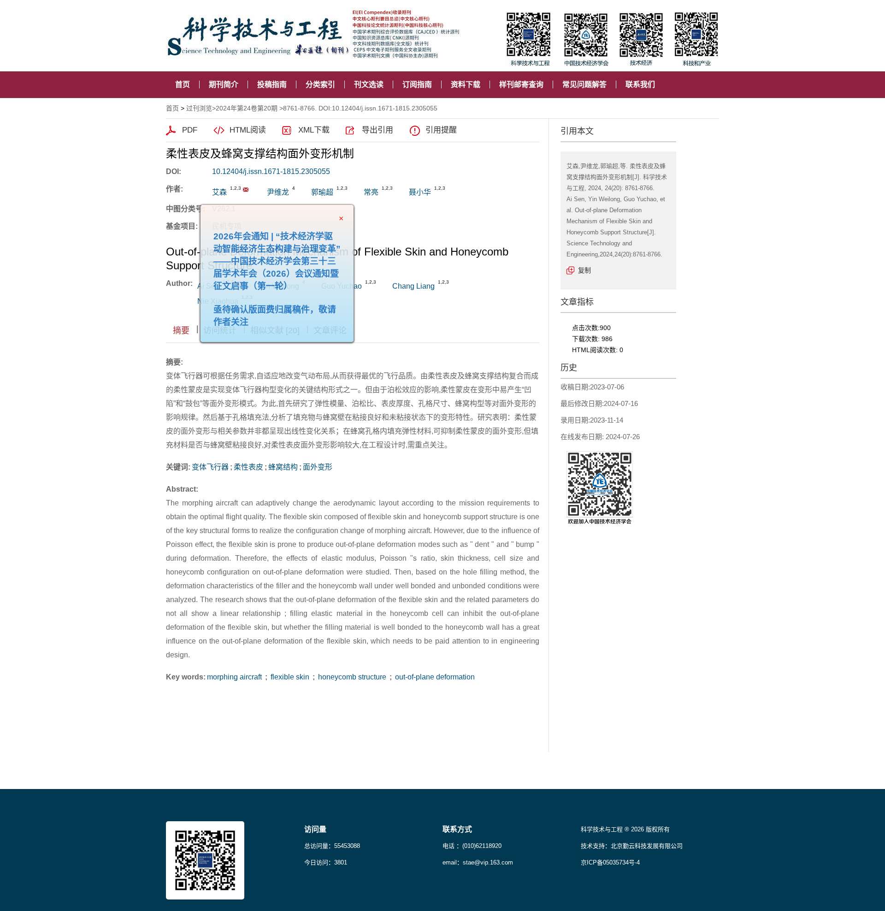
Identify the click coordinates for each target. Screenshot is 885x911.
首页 (182, 84)
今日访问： (325, 862)
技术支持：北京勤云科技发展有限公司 (632, 845)
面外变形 (317, 467)
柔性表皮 (248, 467)
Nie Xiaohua (217, 301)
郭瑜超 (322, 192)
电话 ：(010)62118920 (472, 845)
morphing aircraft (235, 677)
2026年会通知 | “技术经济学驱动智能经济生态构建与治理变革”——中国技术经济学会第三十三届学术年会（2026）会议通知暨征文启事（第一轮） (297, 281)
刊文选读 (369, 84)
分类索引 (320, 84)
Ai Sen (208, 286)
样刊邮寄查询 (521, 84)
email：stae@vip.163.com (477, 862)
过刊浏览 (199, 108)
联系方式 (457, 829)
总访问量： (332, 845)
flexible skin (290, 677)
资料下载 (465, 84)
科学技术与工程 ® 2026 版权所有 (625, 829)
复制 (584, 270)
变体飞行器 (210, 467)
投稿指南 (272, 84)
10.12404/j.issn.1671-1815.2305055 (271, 171)
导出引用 (377, 130)
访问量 (315, 829)
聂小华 (420, 192)
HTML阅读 (248, 130)
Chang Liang (413, 286)
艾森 (219, 192)
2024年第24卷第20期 (246, 108)
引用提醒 (441, 130)
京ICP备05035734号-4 (610, 862)
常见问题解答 (584, 84)
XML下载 (314, 130)
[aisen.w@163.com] (245, 189)
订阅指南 (417, 84)
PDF (189, 130)
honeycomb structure (352, 677)
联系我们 (640, 84)
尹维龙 (278, 192)
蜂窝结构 (283, 467)
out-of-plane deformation (434, 677)
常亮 (371, 192)
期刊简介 (223, 84)
